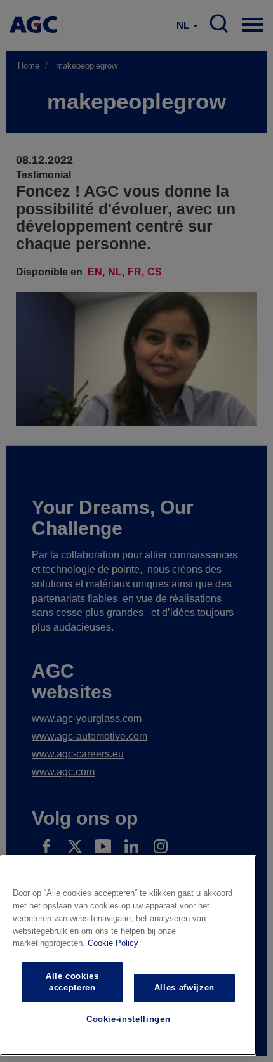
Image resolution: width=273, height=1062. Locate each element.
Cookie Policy (113, 943)
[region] (128, 955)
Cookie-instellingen (128, 1019)
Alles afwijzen (184, 987)
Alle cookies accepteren (72, 981)
